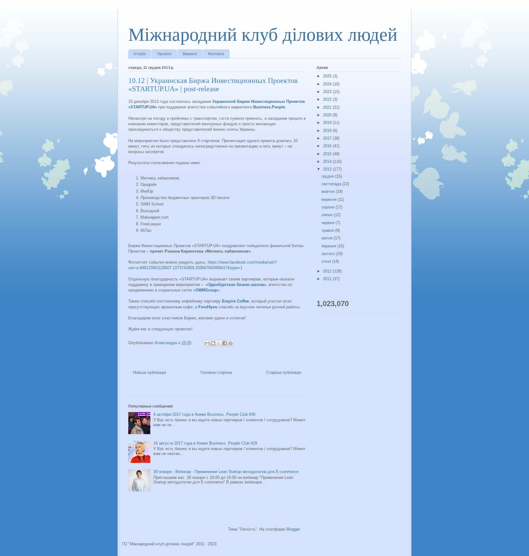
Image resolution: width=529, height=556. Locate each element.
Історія (140, 54)
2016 (328, 146)
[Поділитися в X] (219, 343)
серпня (328, 207)
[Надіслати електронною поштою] (207, 343)
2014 (328, 161)
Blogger (293, 529)
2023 (328, 91)
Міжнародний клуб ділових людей (262, 34)
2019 (328, 122)
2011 (328, 278)
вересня (329, 199)
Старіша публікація (283, 372)
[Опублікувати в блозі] (213, 343)
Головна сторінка (216, 372)
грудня (328, 176)
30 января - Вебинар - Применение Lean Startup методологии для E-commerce (225, 471)
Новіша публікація (149, 372)
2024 (328, 84)
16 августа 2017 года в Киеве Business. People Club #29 (205, 443)
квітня (327, 238)
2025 (328, 76)
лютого (328, 253)
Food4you (207, 307)
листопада (331, 184)
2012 (328, 271)
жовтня (328, 191)
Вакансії (190, 54)
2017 (328, 138)
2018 (328, 130)
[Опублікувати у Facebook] (225, 343)
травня (328, 230)
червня (328, 222)
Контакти (216, 54)
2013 (328, 169)
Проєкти (164, 54)
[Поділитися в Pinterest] (230, 343)
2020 (328, 115)
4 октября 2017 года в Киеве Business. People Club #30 (204, 414)
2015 (328, 154)
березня (329, 246)
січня (326, 261)
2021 (328, 107)
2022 (328, 99)
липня (327, 214)
